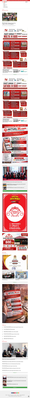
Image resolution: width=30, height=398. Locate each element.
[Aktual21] (5, 2)
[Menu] (2, 2)
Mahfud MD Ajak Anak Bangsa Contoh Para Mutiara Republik (11, 331)
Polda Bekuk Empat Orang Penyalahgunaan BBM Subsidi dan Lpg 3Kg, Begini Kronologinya (12, 361)
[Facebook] (11, 393)
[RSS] (18, 393)
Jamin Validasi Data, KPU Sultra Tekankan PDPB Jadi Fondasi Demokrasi (8, 279)
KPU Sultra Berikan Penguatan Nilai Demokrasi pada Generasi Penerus (21, 279)
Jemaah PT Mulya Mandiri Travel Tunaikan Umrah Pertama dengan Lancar (15, 187)
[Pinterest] (14, 393)
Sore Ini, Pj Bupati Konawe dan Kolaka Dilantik (9, 329)
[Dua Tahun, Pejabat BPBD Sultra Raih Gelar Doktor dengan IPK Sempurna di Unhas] (15, 174)
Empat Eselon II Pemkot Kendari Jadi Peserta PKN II (10, 336)
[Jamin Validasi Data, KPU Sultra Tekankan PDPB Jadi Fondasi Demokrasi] (8, 274)
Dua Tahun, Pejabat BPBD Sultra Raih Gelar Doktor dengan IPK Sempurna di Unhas (16, 377)
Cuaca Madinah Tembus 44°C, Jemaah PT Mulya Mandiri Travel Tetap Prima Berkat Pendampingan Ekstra (16, 381)
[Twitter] (13, 393)
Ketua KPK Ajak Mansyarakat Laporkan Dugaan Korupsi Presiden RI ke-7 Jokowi (11, 370)
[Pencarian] (27, 2)
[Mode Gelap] (26, 2)
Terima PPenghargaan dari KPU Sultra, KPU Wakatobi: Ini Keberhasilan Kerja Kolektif (12, 270)
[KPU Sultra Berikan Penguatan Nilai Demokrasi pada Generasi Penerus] (21, 274)
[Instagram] (15, 393)
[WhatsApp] (17, 393)
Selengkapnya (15, 74)
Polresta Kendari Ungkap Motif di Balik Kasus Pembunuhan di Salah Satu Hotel (11, 368)
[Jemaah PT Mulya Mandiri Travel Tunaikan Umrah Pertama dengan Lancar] (4, 188)
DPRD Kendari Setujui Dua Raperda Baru (8, 338)
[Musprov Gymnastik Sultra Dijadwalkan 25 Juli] (4, 384)
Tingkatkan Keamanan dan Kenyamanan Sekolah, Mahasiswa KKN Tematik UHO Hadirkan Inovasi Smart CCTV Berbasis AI (16, 184)
